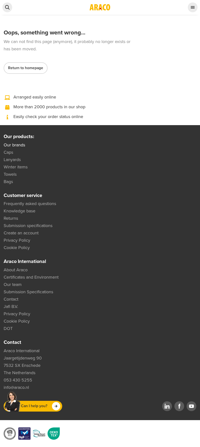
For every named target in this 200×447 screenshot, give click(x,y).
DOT (8, 328)
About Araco (16, 270)
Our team (13, 284)
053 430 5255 (18, 380)
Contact (11, 299)
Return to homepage (25, 68)
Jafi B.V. (11, 306)
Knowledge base (19, 211)
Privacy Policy (17, 240)
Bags (8, 181)
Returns (11, 218)
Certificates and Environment (31, 277)
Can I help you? (34, 406)
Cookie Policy (17, 247)
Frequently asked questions (30, 203)
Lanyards (12, 159)
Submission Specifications (28, 291)
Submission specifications (28, 225)
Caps (8, 152)
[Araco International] (100, 7)
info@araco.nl (16, 387)
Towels (10, 174)
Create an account (21, 233)
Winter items (16, 167)
